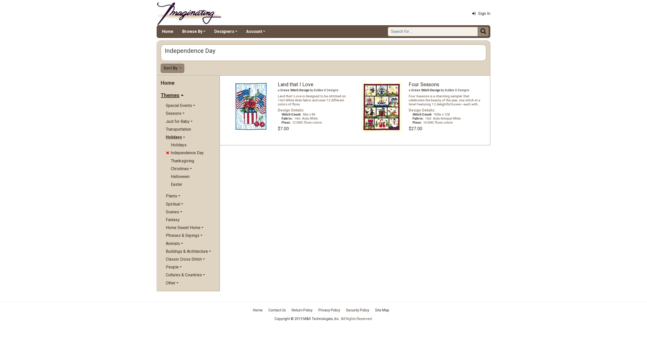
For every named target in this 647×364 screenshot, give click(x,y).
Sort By (171, 68)
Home (167, 31)
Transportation (178, 129)
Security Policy (357, 310)
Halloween (180, 176)
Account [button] (254, 31)
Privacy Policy (329, 310)
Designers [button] (224, 31)
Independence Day (185, 152)
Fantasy (173, 219)
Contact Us (277, 310)
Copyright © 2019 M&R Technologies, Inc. (307, 319)
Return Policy (302, 310)
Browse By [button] (192, 31)
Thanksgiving (182, 160)
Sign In (484, 13)
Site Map (382, 310)
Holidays (179, 145)
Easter (176, 184)
